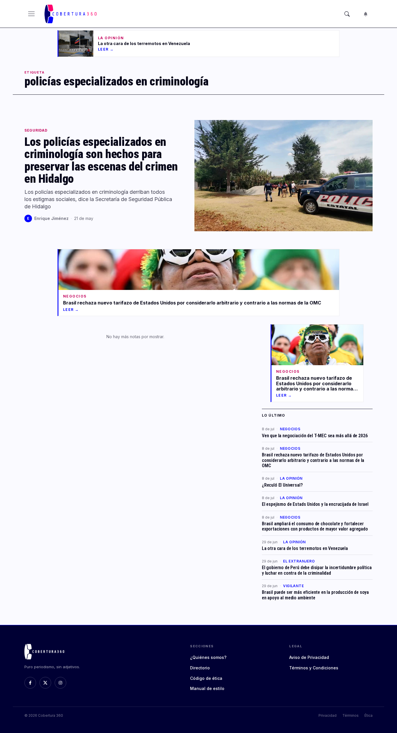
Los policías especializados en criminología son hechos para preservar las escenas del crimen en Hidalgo (101, 160)
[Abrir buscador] (347, 14)
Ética (368, 715)
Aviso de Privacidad (309, 657)
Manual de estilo (207, 688)
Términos (350, 715)
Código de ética (206, 678)
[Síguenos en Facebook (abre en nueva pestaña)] (30, 683)
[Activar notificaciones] (366, 14)
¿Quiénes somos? (208, 657)
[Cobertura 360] (71, 14)
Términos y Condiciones (313, 667)
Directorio (200, 667)
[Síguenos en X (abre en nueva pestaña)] (45, 683)
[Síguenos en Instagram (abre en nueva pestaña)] (60, 683)
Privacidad (328, 715)
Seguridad (35, 130)
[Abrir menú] (31, 14)
